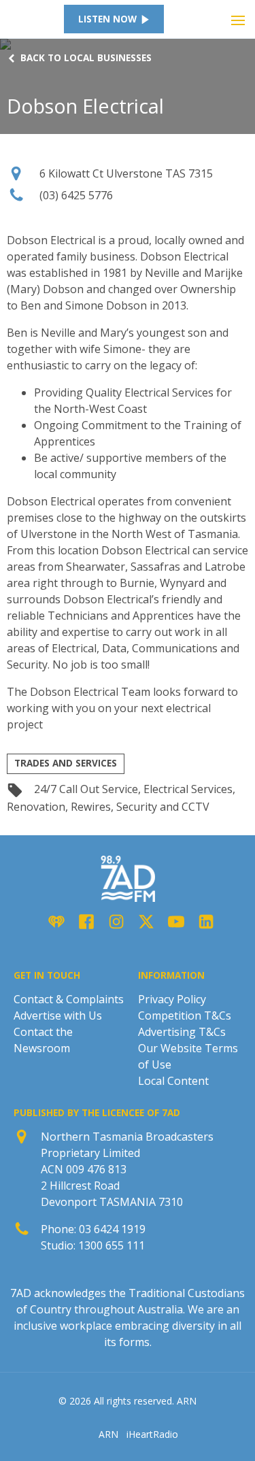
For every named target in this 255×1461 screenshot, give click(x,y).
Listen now (107, 19)
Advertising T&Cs (182, 1031)
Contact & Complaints (69, 999)
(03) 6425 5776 (76, 195)
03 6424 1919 (112, 1229)
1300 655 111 (111, 1245)
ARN (108, 1434)
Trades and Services (65, 763)
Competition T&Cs (184, 1015)
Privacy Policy (172, 999)
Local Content (173, 1080)
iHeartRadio (152, 1434)
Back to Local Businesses (86, 58)
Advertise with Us (58, 1015)
